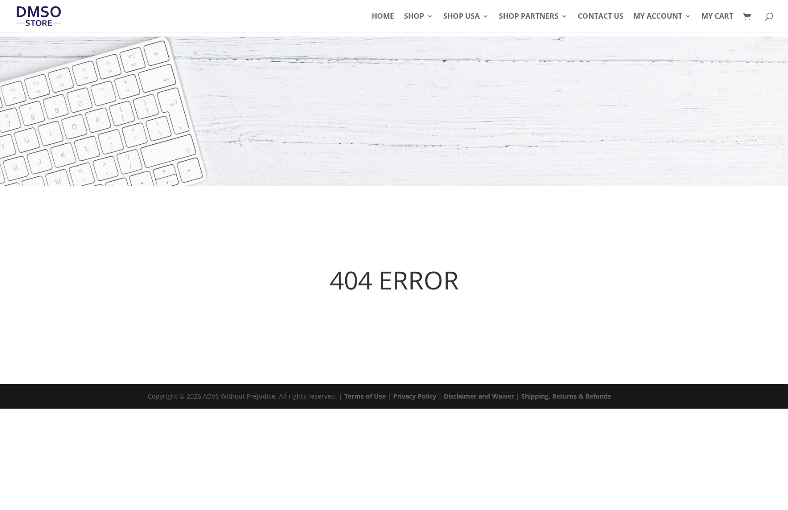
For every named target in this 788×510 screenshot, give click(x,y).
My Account (657, 17)
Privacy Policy (414, 396)
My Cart (717, 17)
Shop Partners (529, 17)
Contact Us (600, 17)
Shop (414, 17)
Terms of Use (365, 396)
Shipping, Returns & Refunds (566, 396)
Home (383, 17)
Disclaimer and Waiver (479, 396)
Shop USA (461, 17)
